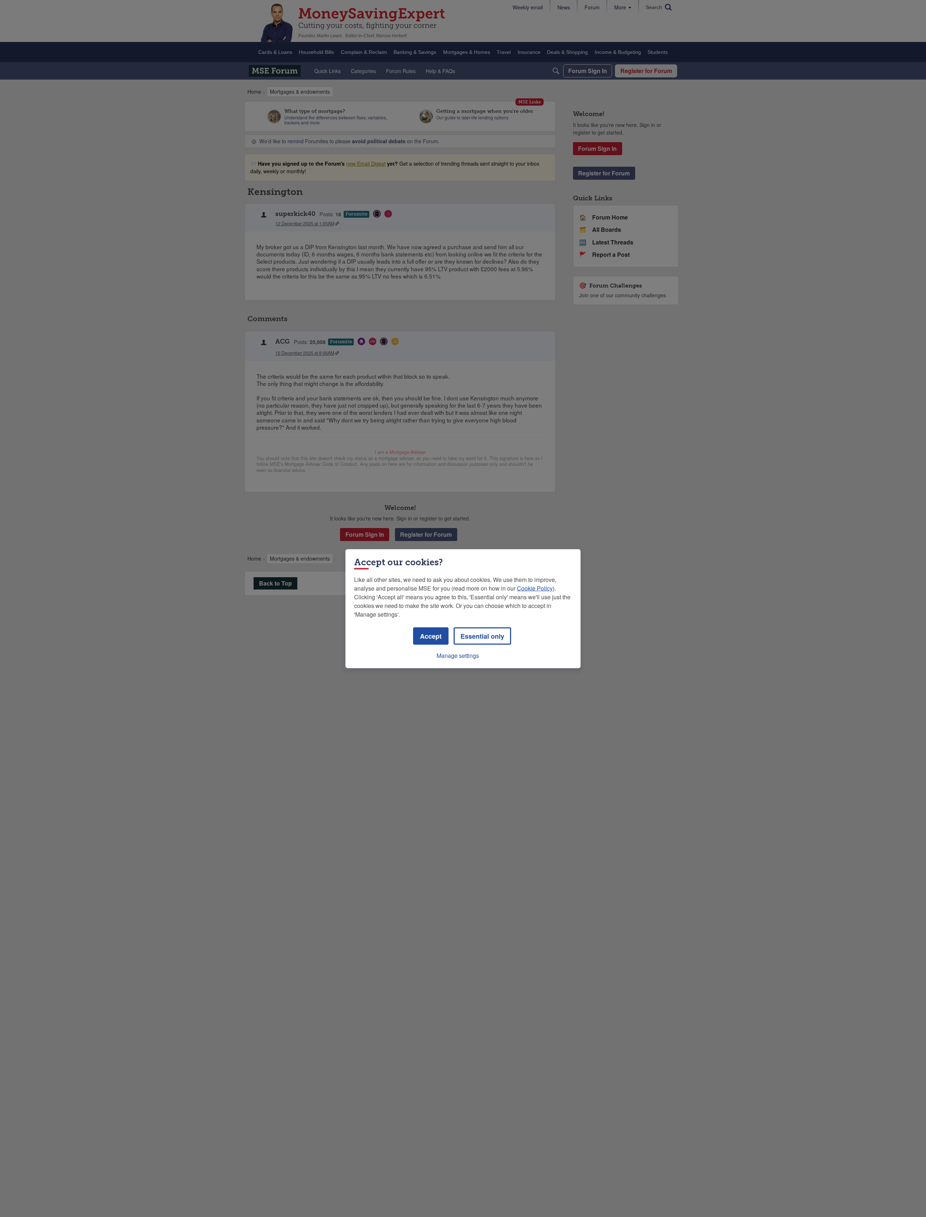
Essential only (482, 636)
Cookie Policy (535, 588)
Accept (431, 636)
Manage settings (458, 655)
